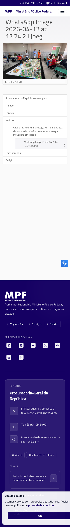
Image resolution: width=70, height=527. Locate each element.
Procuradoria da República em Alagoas (26, 98)
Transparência (13, 153)
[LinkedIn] (21, 357)
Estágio (9, 160)
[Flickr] (33, 345)
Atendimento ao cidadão (41, 455)
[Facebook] (21, 345)
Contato (10, 113)
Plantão (10, 105)
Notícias (10, 120)
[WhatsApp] (9, 345)
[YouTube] (57, 345)
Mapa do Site (17, 324)
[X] (45, 345)
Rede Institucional (57, 3)
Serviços (36, 324)
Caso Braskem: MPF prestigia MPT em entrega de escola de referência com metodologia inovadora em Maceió (37, 131)
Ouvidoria (17, 455)
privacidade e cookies (41, 505)
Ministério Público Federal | (34, 3)
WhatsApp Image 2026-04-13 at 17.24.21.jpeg (41, 143)
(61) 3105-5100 (36, 424)
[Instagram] (9, 357)
